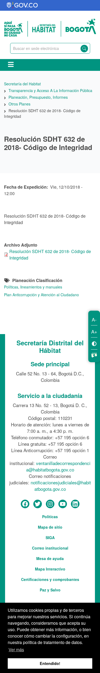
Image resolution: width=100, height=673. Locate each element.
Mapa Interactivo (50, 569)
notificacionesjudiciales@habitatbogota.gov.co (61, 485)
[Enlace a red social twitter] (37, 504)
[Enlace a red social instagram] (50, 504)
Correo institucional (50, 548)
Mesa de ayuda (50, 558)
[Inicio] (50, 27)
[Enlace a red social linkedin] (75, 504)
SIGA (50, 537)
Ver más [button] (16, 649)
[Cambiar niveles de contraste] (94, 343)
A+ (94, 331)
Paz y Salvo (50, 589)
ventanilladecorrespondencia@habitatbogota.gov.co (58, 466)
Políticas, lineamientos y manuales (33, 287)
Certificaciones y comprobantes (50, 579)
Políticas (50, 516)
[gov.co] (22, 5)
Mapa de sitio (50, 527)
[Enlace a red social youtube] (62, 504)
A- (94, 319)
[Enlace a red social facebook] (25, 504)
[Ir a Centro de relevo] (94, 354)
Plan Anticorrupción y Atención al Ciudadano (41, 294)
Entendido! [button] (50, 663)
